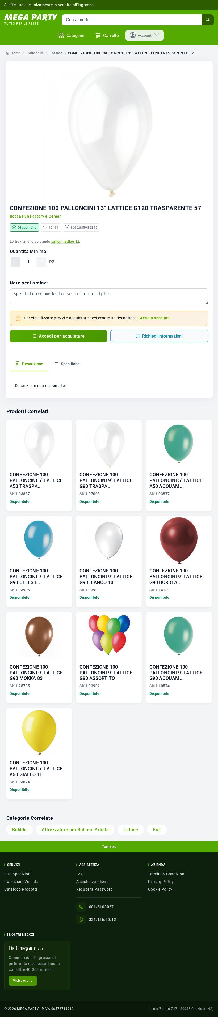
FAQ (80, 874)
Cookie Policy (160, 889)
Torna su (109, 846)
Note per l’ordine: (29, 283)
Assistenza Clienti (92, 881)
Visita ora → (23, 980)
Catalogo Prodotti (20, 889)
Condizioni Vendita (21, 881)
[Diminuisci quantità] (15, 262)
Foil (157, 829)
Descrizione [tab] (32, 363)
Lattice (55, 53)
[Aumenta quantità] (41, 262)
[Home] (30, 17)
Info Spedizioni (17, 874)
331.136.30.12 (102, 919)
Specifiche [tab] (69, 363)
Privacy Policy (161, 881)
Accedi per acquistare (62, 336)
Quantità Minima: (29, 251)
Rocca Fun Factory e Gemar (35, 216)
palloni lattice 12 (65, 242)
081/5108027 (101, 907)
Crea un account (154, 318)
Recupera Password (94, 889)
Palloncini (35, 53)
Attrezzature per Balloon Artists (75, 829)
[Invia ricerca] (208, 19)
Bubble (19, 829)
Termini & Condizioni (166, 874)
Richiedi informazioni (162, 336)
